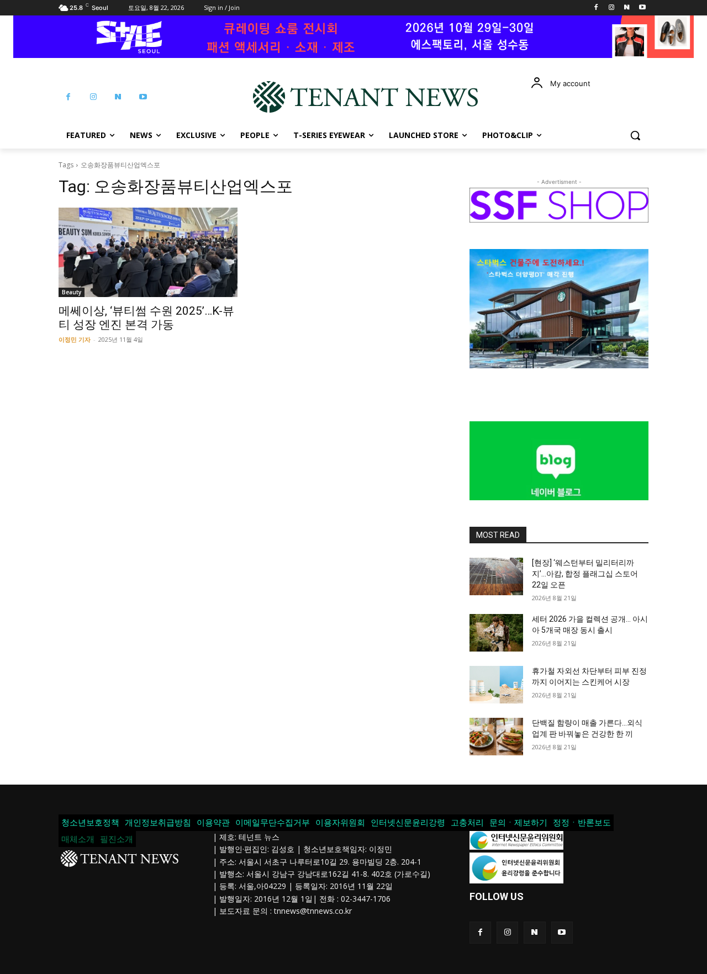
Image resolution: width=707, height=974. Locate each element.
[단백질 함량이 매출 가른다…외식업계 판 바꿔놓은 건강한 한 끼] (496, 736)
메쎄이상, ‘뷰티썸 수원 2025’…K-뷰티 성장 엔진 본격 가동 (146, 317)
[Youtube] (642, 8)
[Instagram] (611, 8)
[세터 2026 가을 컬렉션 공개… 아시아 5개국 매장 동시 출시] (496, 633)
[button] (635, 135)
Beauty (71, 292)
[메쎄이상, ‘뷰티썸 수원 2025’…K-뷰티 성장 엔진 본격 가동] (148, 252)
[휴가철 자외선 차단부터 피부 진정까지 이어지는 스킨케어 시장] (496, 684)
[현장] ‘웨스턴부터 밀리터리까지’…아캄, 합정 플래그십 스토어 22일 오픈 (585, 573)
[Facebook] (596, 8)
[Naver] (626, 8)
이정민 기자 (75, 339)
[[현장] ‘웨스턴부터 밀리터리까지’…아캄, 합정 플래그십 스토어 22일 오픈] (496, 576)
